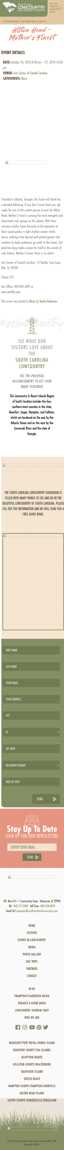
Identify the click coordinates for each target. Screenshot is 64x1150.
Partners (32, 969)
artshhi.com (13, 292)
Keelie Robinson (48, 301)
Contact (32, 976)
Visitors (32, 933)
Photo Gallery (32, 954)
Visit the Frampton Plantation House (54, 7)
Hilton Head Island (32, 1093)
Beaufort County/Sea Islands (32, 1050)
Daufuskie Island (32, 1071)
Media (32, 947)
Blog (32, 989)
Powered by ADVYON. (32, 1144)
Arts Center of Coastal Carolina (30, 73)
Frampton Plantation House (32, 996)
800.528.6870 (48, 906)
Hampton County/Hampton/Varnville (32, 1086)
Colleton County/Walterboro (32, 1064)
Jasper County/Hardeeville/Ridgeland (31, 1100)
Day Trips (32, 961)
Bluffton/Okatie (32, 1057)
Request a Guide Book (32, 1003)
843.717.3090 (21, 906)
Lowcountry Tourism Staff (32, 1010)
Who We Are (31, 1017)
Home (32, 925)
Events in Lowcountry (32, 940)
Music (24, 78)
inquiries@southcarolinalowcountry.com (37, 911)
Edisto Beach (32, 1079)
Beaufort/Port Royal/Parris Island (32, 1043)
